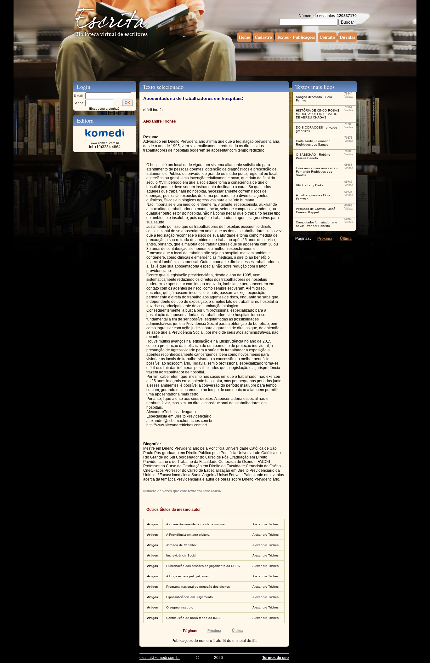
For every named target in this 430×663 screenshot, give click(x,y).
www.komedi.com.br (105, 143)
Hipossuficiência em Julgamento (189, 597)
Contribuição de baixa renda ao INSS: (194, 618)
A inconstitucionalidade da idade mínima (195, 524)
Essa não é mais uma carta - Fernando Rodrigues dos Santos (316, 171)
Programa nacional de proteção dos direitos (198, 586)
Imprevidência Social (181, 555)
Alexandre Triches (265, 524)
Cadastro (263, 37)
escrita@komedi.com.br (159, 657)
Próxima (214, 630)
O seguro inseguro (179, 607)
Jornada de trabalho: (181, 545)
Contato (327, 37)
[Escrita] (111, 36)
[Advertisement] (215, 61)
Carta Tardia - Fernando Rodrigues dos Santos (313, 142)
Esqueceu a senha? (105, 108)
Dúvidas (347, 37)
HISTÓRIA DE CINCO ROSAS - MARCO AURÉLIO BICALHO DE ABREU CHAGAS (318, 114)
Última (237, 630)
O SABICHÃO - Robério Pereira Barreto (313, 156)
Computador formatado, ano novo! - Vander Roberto (316, 224)
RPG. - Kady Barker (310, 185)
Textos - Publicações (296, 37)
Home (244, 37)
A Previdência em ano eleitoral (188, 534)
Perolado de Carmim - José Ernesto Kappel (315, 210)
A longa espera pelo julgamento (189, 576)
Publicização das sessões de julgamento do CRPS (203, 566)
